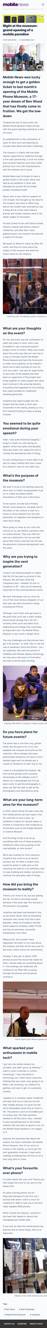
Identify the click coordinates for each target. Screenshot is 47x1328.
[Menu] (43, 4)
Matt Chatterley (26, 1309)
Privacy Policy (36, 1324)
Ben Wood (9, 1309)
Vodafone (35, 1314)
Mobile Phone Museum (15, 1314)
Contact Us (9, 1324)
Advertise (22, 1324)
